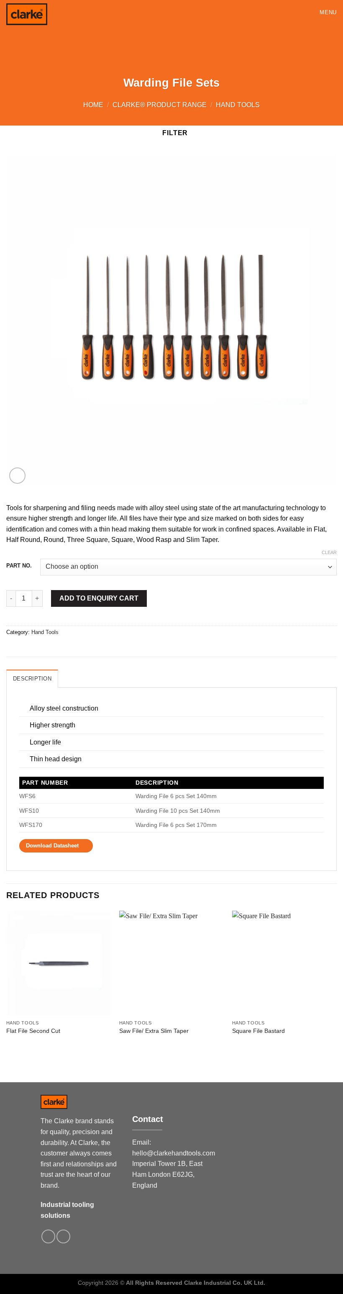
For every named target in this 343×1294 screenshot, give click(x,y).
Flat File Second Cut (33, 1030)
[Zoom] (17, 475)
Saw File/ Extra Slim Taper (154, 1030)
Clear (329, 552)
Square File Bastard (258, 1030)
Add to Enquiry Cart (98, 598)
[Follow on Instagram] (48, 1236)
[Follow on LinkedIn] (63, 1236)
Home (93, 104)
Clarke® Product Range (160, 104)
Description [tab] (32, 678)
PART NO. (19, 566)
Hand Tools (238, 104)
